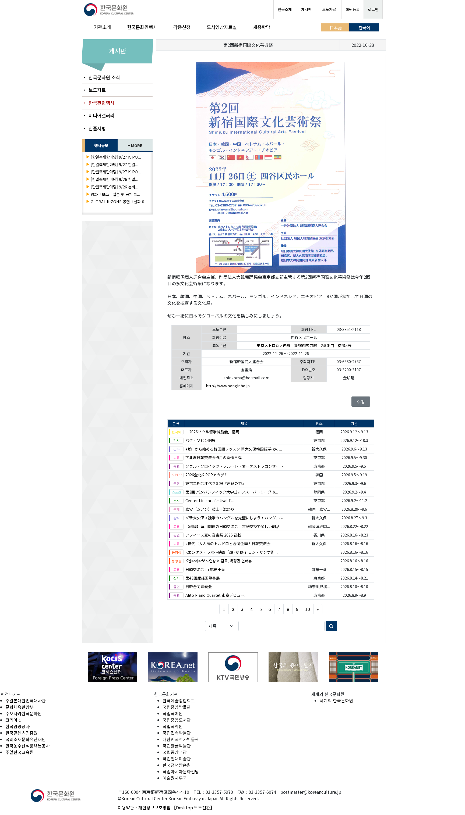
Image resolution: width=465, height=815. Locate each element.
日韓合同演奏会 (198, 586)
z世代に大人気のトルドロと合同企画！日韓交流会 (227, 543)
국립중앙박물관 (177, 707)
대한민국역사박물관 (181, 739)
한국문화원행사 (142, 27)
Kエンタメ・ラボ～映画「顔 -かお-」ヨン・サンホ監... (231, 552)
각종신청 (182, 27)
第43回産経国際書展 (202, 578)
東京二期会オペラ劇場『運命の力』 (215, 483)
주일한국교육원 (19, 752)
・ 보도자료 (94, 90)
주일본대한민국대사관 (25, 700)
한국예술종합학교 (179, 700)
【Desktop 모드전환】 (193, 807)
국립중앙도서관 (177, 720)
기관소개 (102, 27)
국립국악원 (173, 726)
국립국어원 (173, 713)
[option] (112, 667)
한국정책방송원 (177, 765)
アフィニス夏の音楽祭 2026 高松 (213, 535)
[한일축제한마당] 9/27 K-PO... (116, 157)
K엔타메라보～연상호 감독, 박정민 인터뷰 (218, 560)
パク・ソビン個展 (200, 440)
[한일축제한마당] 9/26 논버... (114, 187)
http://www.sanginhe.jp (228, 385)
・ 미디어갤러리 (98, 115)
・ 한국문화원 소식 (101, 77)
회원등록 (353, 9)
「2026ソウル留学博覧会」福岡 (212, 431)
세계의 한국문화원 (336, 700)
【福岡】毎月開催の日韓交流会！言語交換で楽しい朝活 (232, 526)
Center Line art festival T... (209, 500)
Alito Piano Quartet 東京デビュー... (216, 595)
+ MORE (135, 145)
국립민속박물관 (177, 733)
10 (307, 609)
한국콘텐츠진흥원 (21, 733)
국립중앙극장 (175, 752)
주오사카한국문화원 (23, 713)
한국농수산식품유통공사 (27, 745)
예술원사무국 (175, 778)
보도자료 (329, 9)
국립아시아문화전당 (181, 771)
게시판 (306, 9)
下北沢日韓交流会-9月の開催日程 (213, 457)
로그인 (373, 9)
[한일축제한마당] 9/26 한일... (114, 179)
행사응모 (101, 145)
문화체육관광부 (19, 707)
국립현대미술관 (177, 758)
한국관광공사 (17, 726)
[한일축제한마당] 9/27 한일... (114, 164)
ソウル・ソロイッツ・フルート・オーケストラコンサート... (236, 466)
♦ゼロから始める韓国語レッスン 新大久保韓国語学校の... (233, 449)
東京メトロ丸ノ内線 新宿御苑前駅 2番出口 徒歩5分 (304, 345)
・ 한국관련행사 (98, 102)
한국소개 (285, 9)
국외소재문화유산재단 (25, 739)
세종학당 (261, 27)
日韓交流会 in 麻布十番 (205, 569)
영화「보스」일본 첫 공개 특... (115, 194)
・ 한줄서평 (94, 128)
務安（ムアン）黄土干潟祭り (209, 509)
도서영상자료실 (222, 27)
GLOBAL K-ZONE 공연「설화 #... (119, 201)
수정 (361, 401)
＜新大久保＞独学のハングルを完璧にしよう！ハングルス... (236, 517)
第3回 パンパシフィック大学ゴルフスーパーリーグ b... (231, 492)
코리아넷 (13, 720)
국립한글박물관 (177, 745)
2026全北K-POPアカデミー (208, 474)
